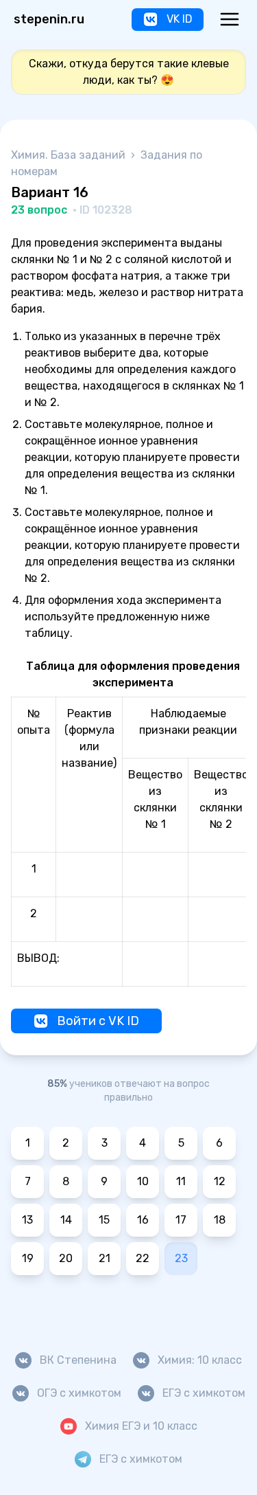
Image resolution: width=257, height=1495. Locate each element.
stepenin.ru (49, 19)
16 (143, 1219)
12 (219, 1181)
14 (66, 1219)
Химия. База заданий (69, 154)
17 (180, 1219)
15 (104, 1219)
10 (143, 1181)
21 (104, 1258)
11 (181, 1181)
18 (219, 1219)
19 (28, 1258)
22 (142, 1258)
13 (27, 1219)
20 (66, 1258)
